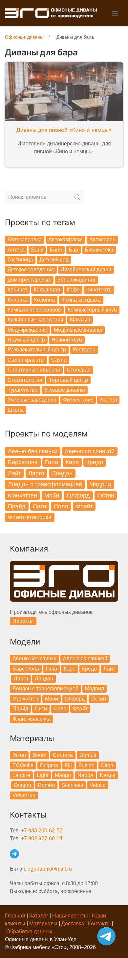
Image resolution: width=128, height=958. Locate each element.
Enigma (49, 765)
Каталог (38, 915)
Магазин (80, 319)
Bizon (19, 755)
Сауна (59, 360)
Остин (105, 495)
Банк (37, 250)
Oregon (22, 785)
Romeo (46, 785)
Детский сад (54, 259)
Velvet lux (23, 795)
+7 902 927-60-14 (41, 838)
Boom (39, 755)
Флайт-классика (30, 517)
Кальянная (47, 289)
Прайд (17, 506)
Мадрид (100, 484)
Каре (72, 462)
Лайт (14, 473)
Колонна (44, 300)
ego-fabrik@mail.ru (50, 869)
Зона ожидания (76, 280)
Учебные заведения (32, 400)
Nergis (107, 775)
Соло (61, 506)
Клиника (18, 300)
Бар (73, 250)
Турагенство (23, 390)
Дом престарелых (29, 280)
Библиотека (99, 250)
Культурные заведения (35, 319)
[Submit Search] (77, 197)
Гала (51, 462)
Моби (51, 495)
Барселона (23, 462)
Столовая (79, 370)
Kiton (107, 765)
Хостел (108, 400)
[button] (115, 13)
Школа (16, 410)
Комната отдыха (81, 300)
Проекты (23, 621)
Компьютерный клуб (92, 310)
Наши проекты (70, 915)
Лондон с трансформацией (45, 484)
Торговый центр (68, 380)
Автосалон (102, 239)
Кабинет (17, 289)
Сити (39, 506)
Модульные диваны (78, 330)
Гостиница (20, 259)
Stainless (72, 785)
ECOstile (22, 765)
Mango (63, 775)
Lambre (21, 775)
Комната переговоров (34, 310)
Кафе (73, 289)
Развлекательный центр (37, 349)
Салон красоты (26, 360)
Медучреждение (27, 330)
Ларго (36, 473)
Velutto (98, 785)
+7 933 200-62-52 (41, 830)
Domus (87, 755)
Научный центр (26, 340)
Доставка (72, 923)
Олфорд (78, 495)
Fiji (68, 765)
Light (42, 775)
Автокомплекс (65, 239)
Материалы (43, 923)
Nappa (85, 775)
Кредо (94, 462)
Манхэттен (22, 495)
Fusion (86, 765)
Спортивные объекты (34, 370)
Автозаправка (25, 239)
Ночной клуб (67, 340)
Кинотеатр (99, 289)
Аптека (16, 250)
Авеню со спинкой (90, 451)
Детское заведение (31, 269)
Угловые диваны (64, 390)
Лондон (62, 473)
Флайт (84, 506)
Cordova (63, 755)
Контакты (99, 923)
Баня (56, 250)
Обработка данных (29, 931)
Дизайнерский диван (86, 269)
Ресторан (84, 349)
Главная (15, 915)
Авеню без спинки (32, 451)
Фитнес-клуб (78, 400)
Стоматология (25, 380)
